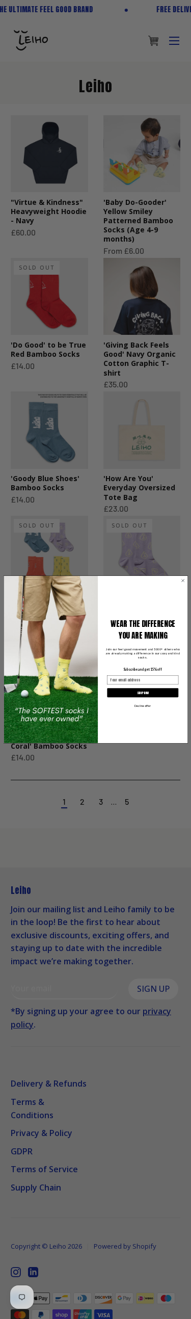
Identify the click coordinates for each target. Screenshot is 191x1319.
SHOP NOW (142, 693)
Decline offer (142, 705)
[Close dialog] (182, 580)
